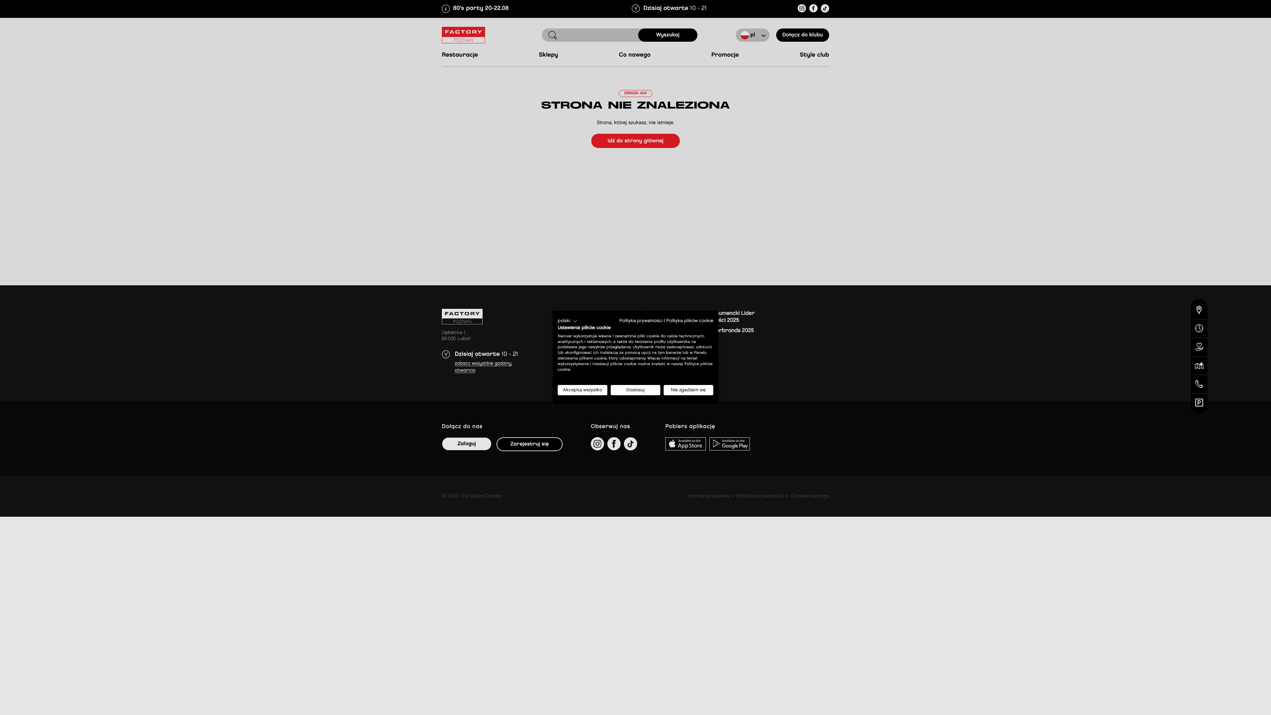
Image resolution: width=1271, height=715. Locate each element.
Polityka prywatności (641, 321)
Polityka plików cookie (689, 321)
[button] (568, 321)
